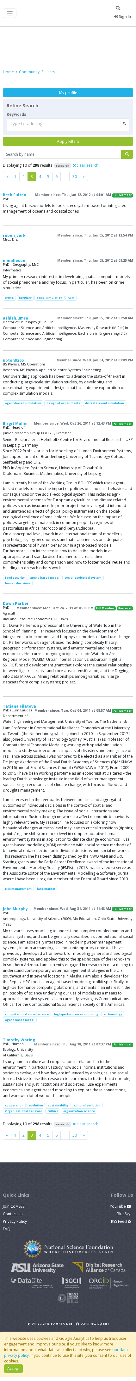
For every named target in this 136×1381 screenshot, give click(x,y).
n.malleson (14, 260)
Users (50, 72)
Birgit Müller (15, 423)
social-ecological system (83, 578)
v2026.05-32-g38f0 (95, 1324)
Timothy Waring (19, 1040)
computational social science (27, 1014)
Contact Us (12, 1214)
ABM (71, 298)
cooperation (14, 1105)
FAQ (6, 1229)
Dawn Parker (16, 603)
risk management (18, 889)
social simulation (49, 298)
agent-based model (44, 578)
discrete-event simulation (104, 403)
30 (74, 176)
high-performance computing (76, 1014)
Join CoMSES (13, 1206)
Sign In (124, 16)
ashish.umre (15, 318)
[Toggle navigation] (9, 13)
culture (52, 1111)
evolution (36, 1105)
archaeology (112, 1014)
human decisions (17, 583)
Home (8, 72)
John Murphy (15, 908)
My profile (68, 92)
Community (29, 72)
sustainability (58, 1105)
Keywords (16, 114)
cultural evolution (87, 1105)
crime (9, 298)
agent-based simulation (23, 403)
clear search (87, 165)
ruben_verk (14, 235)
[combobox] (68, 125)
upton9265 (13, 360)
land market (46, 889)
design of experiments (63, 403)
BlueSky (124, 1214)
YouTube (118, 1206)
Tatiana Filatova (19, 706)
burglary (25, 298)
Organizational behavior (23, 1111)
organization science (79, 1111)
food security (15, 578)
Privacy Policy (15, 1221)
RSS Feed (119, 1221)
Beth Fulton (14, 195)
